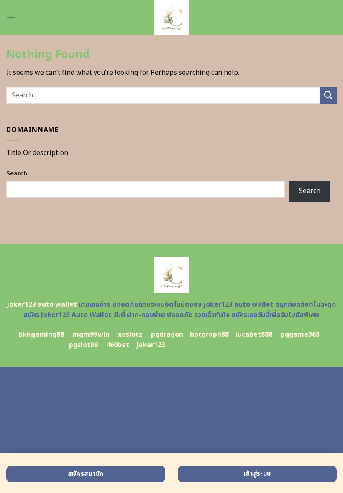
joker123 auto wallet (42, 305)
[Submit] (328, 95)
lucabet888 (253, 335)
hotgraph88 (209, 335)
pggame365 (300, 335)
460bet (117, 345)
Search (16, 173)
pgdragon (167, 335)
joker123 (150, 345)
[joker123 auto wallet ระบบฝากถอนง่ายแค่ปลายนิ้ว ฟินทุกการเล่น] (171, 17)
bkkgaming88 (41, 335)
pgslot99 (83, 345)
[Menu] (11, 17)
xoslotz (130, 335)
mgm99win (91, 335)
